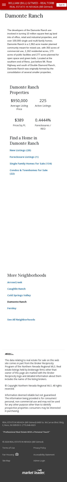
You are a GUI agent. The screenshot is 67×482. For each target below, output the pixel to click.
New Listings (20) (20, 150)
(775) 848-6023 (29, 425)
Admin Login (39, 460)
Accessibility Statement (44, 454)
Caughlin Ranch (16, 288)
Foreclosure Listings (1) (24, 156)
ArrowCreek (14, 282)
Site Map (6, 460)
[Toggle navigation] (4, 5)
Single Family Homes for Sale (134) (31, 163)
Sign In (62, 4)
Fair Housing (8, 454)
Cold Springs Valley (19, 295)
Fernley (11, 308)
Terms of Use (8, 448)
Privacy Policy (40, 448)
